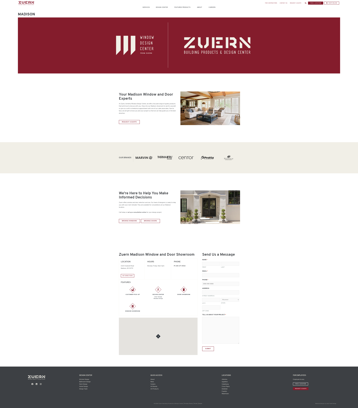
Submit (208, 348)
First (204, 267)
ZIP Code (205, 311)
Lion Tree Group (331, 403)
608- (181, 266)
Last (223, 267)
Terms (195, 403)
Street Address (208, 296)
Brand (200, 403)
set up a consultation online (137, 212)
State (223, 303)
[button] (305, 3)
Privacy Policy (188, 403)
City (203, 303)
